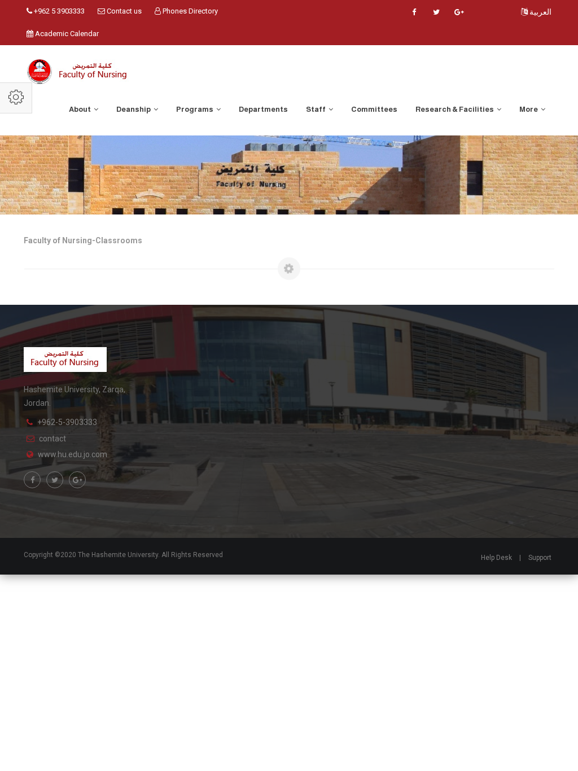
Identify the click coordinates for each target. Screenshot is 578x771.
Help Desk (496, 558)
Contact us (123, 11)
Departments (263, 109)
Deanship (134, 109)
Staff (316, 109)
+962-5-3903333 (67, 422)
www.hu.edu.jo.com (72, 454)
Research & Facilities (455, 109)
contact (52, 438)
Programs (195, 109)
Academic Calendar (66, 33)
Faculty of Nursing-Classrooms (83, 240)
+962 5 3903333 (58, 11)
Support (539, 558)
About (80, 109)
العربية (539, 11)
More (529, 109)
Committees (374, 109)
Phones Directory (189, 11)
